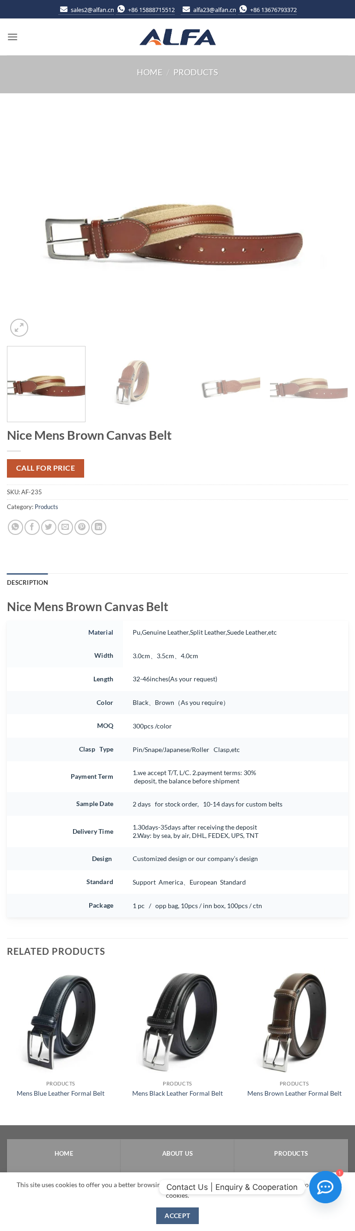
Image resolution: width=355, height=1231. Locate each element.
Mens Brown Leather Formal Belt (294, 1093)
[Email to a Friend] (65, 527)
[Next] (329, 225)
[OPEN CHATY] (325, 1187)
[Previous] (25, 225)
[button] (12, 36)
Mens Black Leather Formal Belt (177, 1093)
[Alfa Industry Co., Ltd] (177, 37)
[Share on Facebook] (32, 527)
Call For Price (45, 468)
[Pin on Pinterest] (82, 527)
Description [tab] (27, 582)
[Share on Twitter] (48, 527)
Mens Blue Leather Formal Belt (60, 1093)
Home (149, 72)
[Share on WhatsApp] (15, 527)
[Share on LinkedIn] (98, 527)
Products (195, 72)
